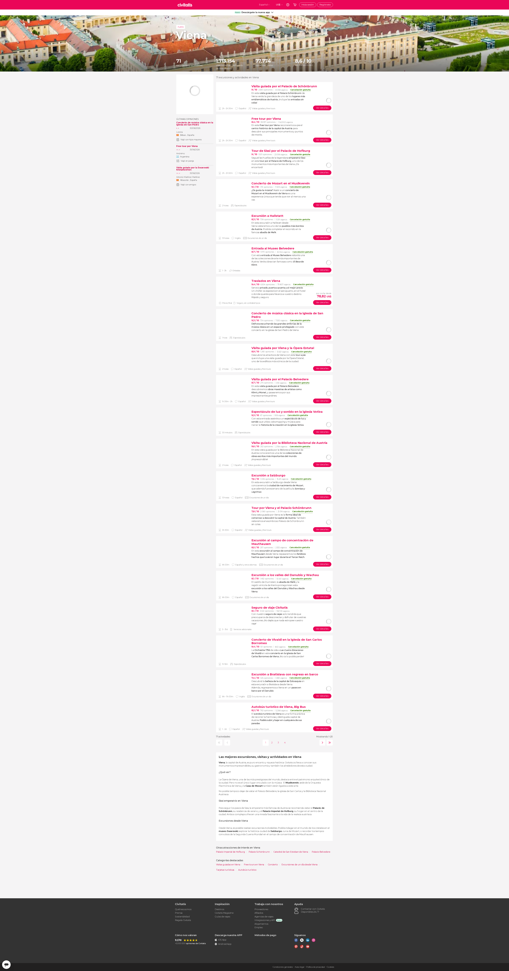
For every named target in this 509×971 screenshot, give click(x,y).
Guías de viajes (222, 916)
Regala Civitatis (183, 920)
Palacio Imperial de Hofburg (230, 852)
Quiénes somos (183, 909)
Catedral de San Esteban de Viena (290, 852)
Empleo (258, 927)
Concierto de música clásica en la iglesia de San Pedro (194, 124)
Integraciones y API (264, 920)
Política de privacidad (315, 967)
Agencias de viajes (263, 916)
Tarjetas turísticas (225, 870)
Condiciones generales (283, 967)
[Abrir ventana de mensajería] (6, 964)
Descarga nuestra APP (228, 935)
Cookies (330, 967)
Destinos (219, 909)
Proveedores (261, 909)
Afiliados (258, 913)
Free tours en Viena (254, 864)
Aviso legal (299, 967)
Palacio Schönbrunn (259, 852)
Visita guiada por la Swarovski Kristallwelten (192, 169)
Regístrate (325, 4)
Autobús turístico (247, 870)
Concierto (273, 864)
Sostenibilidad (182, 916)
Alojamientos (261, 924)
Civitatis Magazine (224, 913)
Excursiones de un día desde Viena (300, 864)
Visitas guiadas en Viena (228, 864)
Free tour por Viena (187, 146)
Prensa (179, 913)
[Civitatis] (185, 5)
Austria (181, 27)
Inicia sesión (307, 4)
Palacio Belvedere (321, 852)
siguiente (321, 743)
